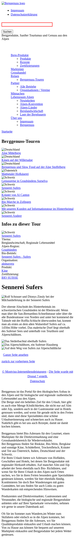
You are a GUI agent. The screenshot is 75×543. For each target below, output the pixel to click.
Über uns (16, 118)
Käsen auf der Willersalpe (17, 160)
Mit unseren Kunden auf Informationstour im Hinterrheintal (37, 208)
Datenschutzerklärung (24, 14)
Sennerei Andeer (12, 215)
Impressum (17, 10)
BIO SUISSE (10, 277)
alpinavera (8, 263)
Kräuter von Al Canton (15, 195)
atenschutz (37, 381)
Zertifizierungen (29, 65)
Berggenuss (27, 125)
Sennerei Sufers (11, 188)
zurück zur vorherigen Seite (18, 361)
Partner (15, 83)
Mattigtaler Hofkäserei (15, 174)
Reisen (15, 76)
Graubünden (9, 249)
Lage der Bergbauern (33, 114)
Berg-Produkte (20, 55)
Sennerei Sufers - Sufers (16, 256)
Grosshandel (18, 72)
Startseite (7, 131)
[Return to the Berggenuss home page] (13, 3)
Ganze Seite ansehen (15, 354)
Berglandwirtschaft (31, 111)
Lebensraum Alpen (22, 97)
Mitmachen (17, 93)
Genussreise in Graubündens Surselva (25, 181)
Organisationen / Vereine (35, 90)
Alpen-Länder (28, 107)
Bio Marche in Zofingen (16, 201)
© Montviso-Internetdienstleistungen (24, 371)
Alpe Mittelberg (11, 153)
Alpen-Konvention (31, 104)
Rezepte (25, 62)
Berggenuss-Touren (32, 79)
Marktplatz (17, 69)
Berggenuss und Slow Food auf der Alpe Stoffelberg (33, 167)
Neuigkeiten (27, 100)
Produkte (25, 58)
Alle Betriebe (28, 86)
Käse (5, 270)
